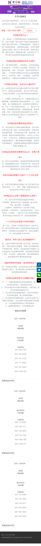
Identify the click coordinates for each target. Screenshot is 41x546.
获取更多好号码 (8, 381)
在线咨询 (29, 30)
